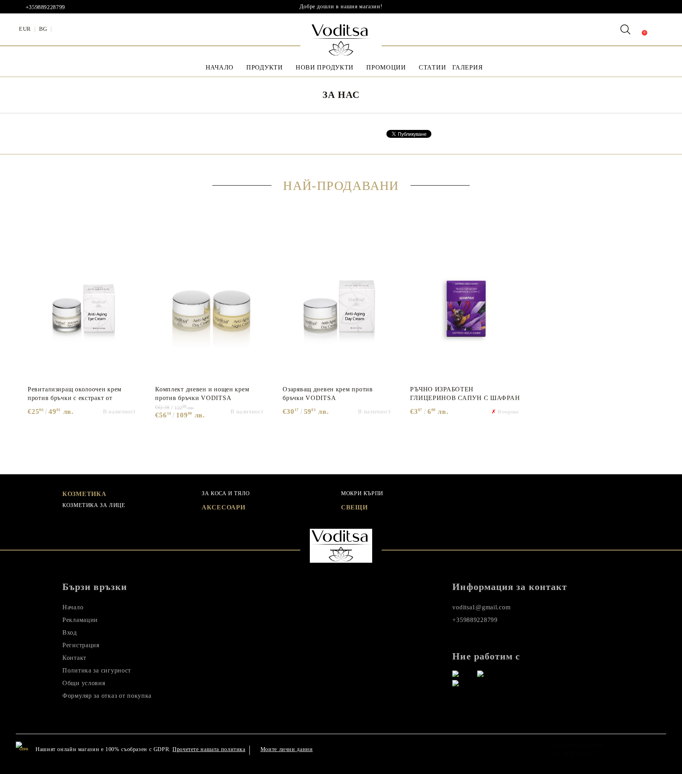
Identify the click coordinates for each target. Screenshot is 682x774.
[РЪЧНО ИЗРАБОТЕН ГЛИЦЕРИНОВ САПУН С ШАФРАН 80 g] (465, 305)
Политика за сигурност (96, 670)
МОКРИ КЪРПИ (362, 493)
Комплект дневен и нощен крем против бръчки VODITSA (202, 393)
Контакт (74, 657)
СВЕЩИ (354, 507)
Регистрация (80, 645)
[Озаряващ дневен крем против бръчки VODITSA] (338, 305)
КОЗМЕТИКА (84, 493)
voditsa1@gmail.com (481, 607)
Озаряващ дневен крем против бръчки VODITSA (328, 393)
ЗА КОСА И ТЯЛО (226, 493)
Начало (220, 67)
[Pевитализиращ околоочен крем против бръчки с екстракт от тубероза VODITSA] (83, 305)
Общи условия (83, 683)
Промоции (386, 67)
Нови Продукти (325, 67)
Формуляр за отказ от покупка (107, 695)
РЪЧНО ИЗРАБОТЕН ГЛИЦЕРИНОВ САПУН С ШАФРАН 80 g (465, 394)
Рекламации (80, 619)
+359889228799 (45, 7)
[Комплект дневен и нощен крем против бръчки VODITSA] (210, 305)
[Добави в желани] (136, 235)
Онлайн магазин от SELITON (578, 749)
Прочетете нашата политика (208, 749)
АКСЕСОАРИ (223, 507)
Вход (69, 632)
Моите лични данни (286, 749)
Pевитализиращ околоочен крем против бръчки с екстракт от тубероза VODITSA (75, 394)
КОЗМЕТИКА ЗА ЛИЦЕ (94, 505)
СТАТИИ (432, 67)
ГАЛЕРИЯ (467, 67)
